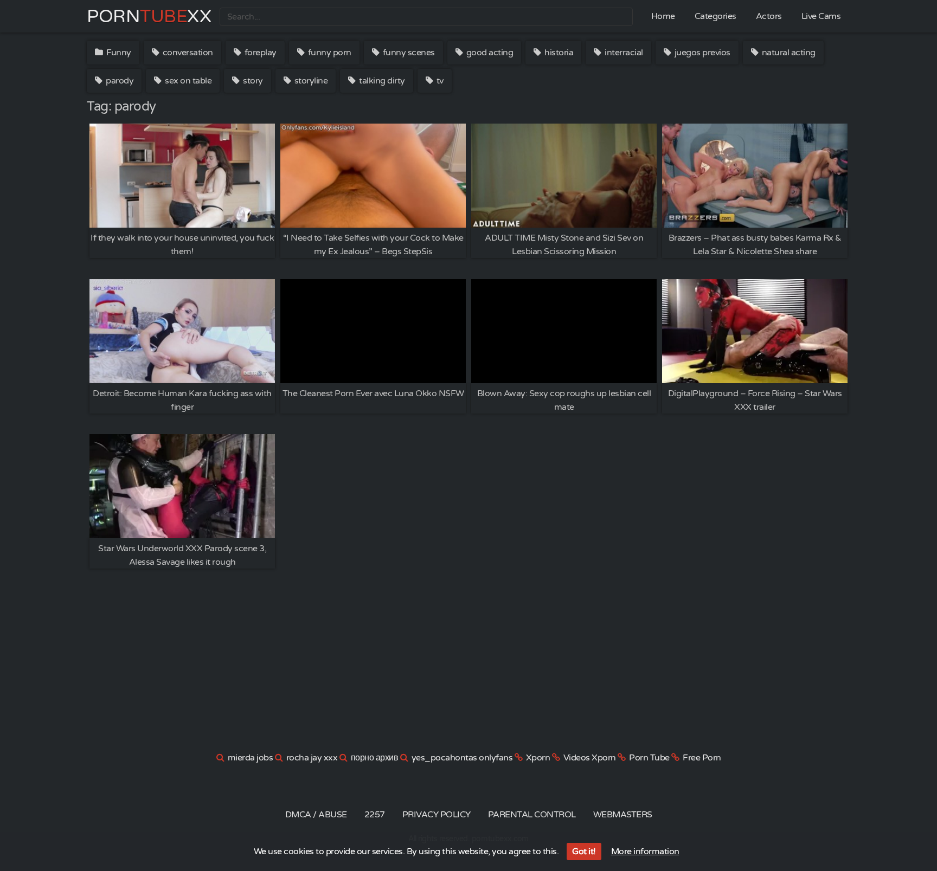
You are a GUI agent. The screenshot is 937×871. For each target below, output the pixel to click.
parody (119, 80)
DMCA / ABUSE (316, 814)
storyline (310, 80)
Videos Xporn (589, 757)
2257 (374, 814)
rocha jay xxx (312, 757)
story (252, 80)
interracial (623, 52)
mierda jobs (250, 757)
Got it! (584, 851)
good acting (488, 52)
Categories (715, 16)
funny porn (328, 52)
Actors (769, 16)
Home (663, 16)
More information (645, 851)
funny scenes (408, 52)
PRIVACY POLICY (436, 814)
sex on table (187, 80)
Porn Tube (649, 757)
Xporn (538, 757)
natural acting (788, 52)
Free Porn (702, 757)
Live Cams (821, 16)
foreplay (259, 52)
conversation (187, 52)
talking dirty (381, 80)
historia (558, 52)
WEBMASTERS (622, 814)
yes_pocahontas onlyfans (462, 757)
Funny (118, 52)
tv (439, 80)
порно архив (375, 757)
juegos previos (701, 52)
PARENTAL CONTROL (532, 814)
